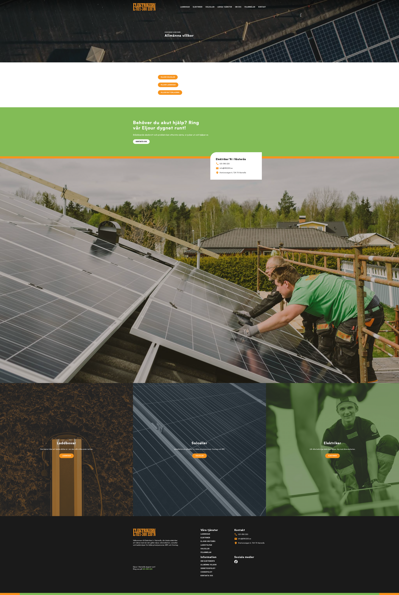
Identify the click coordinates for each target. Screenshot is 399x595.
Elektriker (197, 7)
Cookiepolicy (206, 572)
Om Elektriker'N (208, 561)
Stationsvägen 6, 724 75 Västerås (233, 173)
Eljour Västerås (208, 541)
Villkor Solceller (168, 77)
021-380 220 (225, 164)
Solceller (210, 7)
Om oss (238, 7)
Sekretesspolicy (208, 568)
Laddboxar (185, 7)
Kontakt (262, 7)
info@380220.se (226, 168)
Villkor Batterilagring (170, 92)
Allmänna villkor (209, 565)
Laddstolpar (206, 545)
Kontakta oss (207, 576)
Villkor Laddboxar (168, 85)
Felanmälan (249, 7)
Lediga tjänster (224, 7)
